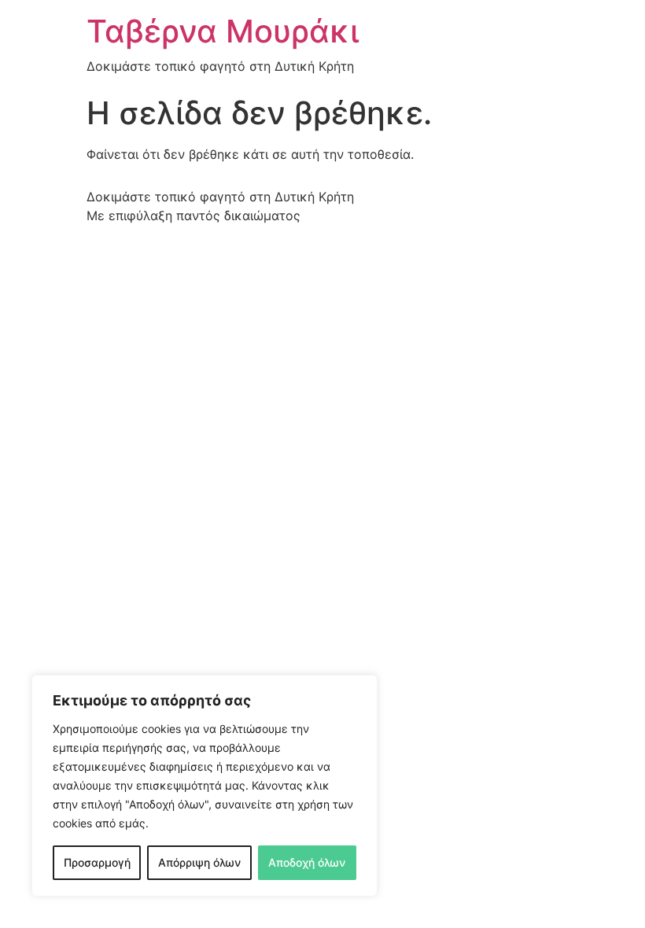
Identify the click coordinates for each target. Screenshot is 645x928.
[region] (204, 786)
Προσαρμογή (97, 862)
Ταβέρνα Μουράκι (223, 31)
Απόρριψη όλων (199, 862)
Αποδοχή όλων (306, 862)
